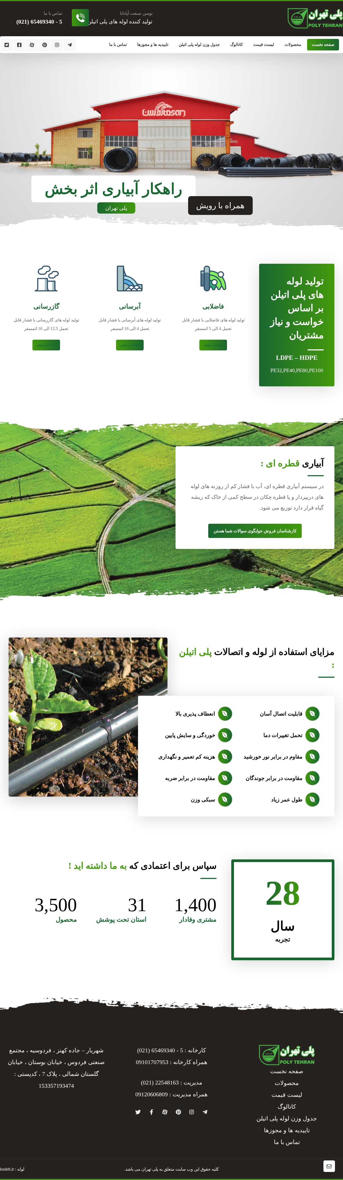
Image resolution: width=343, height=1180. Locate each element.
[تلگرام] (70, 45)
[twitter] (138, 1112)
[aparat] (164, 1112)
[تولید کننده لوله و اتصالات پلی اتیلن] (315, 18)
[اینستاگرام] (57, 45)
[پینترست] (44, 45)
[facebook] (151, 1112)
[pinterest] (178, 1112)
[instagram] (191, 1112)
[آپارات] (32, 45)
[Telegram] (205, 1112)
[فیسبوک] (19, 45)
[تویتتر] (7, 45)
